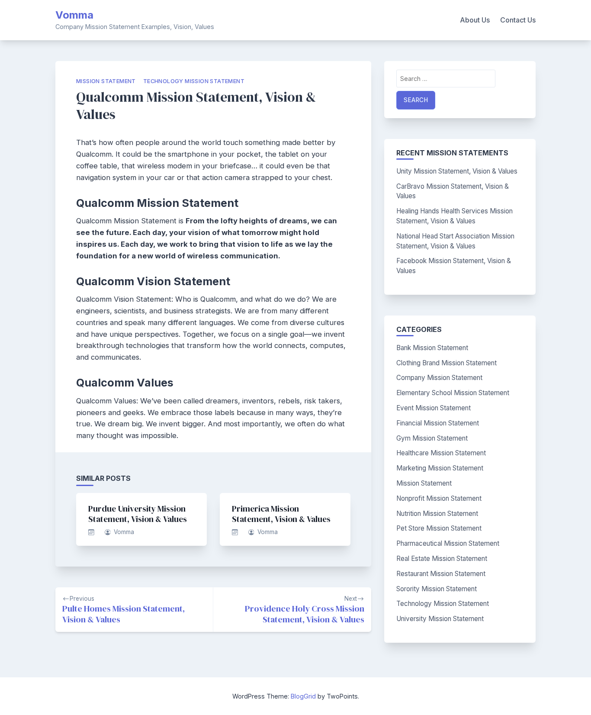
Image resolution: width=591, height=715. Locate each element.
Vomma (74, 15)
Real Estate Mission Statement (441, 558)
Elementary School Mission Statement (452, 393)
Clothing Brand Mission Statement (446, 363)
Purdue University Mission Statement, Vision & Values (137, 514)
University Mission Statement (440, 619)
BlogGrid (303, 696)
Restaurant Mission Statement (440, 574)
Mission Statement (106, 81)
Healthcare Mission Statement (441, 453)
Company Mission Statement (439, 378)
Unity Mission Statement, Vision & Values (456, 171)
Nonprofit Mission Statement (439, 498)
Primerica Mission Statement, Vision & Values (281, 514)
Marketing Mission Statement (439, 468)
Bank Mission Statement (432, 348)
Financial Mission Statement (437, 423)
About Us (475, 20)
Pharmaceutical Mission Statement (447, 543)
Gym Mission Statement (432, 438)
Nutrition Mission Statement (437, 513)
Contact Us (518, 20)
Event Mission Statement (433, 408)
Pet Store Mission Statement (439, 528)
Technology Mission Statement (193, 81)
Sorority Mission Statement (436, 589)
